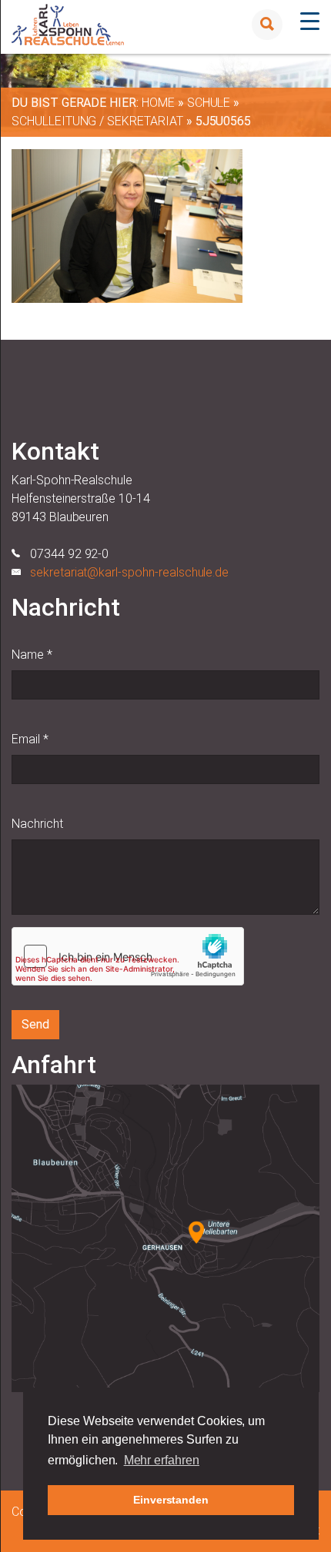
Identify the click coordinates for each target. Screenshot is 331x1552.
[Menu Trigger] (310, 21)
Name (32, 654)
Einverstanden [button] (171, 1500)
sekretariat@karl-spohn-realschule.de (129, 572)
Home (158, 102)
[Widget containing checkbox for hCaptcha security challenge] (128, 956)
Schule (209, 102)
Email (30, 739)
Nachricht (37, 823)
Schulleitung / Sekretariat (97, 121)
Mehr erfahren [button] (161, 1460)
